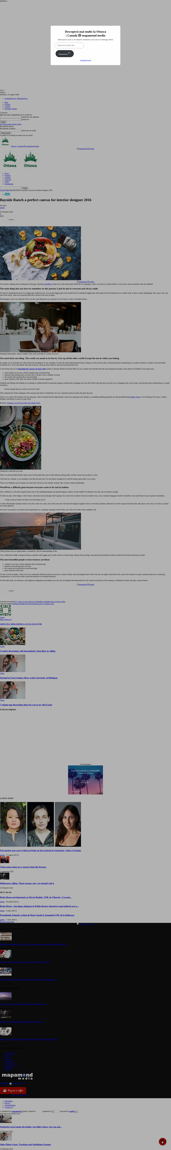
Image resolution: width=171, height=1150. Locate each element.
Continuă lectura (85, 60)
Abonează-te (63, 54)
